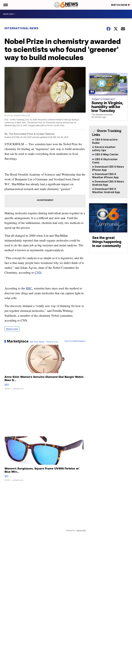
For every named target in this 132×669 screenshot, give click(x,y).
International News (21, 28)
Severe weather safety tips (104, 149)
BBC (29, 288)
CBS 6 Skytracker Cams (105, 161)
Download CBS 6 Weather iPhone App (105, 176)
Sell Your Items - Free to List (44, 342)
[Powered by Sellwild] (81, 530)
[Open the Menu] (5, 5)
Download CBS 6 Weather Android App (106, 191)
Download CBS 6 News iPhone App (108, 168)
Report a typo (12, 328)
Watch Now (119, 4)
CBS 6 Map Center (106, 154)
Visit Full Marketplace (75, 341)
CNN (38, 272)
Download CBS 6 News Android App (108, 183)
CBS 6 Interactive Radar (105, 141)
